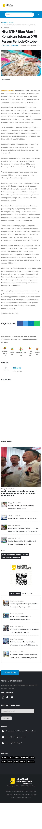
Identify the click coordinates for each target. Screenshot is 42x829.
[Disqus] (21, 411)
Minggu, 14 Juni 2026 (7, 489)
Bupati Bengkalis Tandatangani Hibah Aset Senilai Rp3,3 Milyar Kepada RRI (24, 605)
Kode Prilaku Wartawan (21, 794)
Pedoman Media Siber (21, 792)
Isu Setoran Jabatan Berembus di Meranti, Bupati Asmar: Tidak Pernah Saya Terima (24, 656)
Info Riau (15, 45)
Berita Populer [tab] (27, 594)
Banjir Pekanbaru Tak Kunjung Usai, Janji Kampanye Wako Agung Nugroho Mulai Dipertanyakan (18, 493)
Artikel (11, 22)
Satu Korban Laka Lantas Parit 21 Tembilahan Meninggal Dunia (20, 618)
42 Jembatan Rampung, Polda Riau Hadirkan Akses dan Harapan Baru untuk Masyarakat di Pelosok (23, 530)
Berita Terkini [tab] (15, 594)
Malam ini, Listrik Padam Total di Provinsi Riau (22, 518)
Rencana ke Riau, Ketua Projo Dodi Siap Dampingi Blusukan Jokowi (21, 507)
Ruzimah (6, 45)
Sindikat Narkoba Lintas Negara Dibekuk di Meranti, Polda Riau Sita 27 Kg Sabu (22, 542)
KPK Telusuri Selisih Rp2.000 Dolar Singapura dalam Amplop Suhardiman (24, 630)
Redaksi (9, 792)
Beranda (4, 22)
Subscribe (6, 718)
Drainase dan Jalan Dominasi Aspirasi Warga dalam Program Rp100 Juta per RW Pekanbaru (24, 644)
